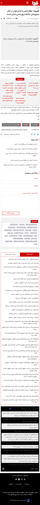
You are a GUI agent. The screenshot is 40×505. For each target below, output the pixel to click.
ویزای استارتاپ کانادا (21, 227)
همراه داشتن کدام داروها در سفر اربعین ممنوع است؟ (21, 149)
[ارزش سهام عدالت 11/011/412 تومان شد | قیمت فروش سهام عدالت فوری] (7, 88)
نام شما (36, 178)
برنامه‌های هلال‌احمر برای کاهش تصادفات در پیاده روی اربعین (21, 155)
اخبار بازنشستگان (14, 224)
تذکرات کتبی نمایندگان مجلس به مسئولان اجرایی (24, 294)
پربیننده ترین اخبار (10, 254)
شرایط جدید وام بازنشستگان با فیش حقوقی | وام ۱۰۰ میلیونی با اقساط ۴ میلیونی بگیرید (20, 100)
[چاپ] (2, 18)
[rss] (24, 479)
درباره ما (27, 484)
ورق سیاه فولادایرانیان (28, 236)
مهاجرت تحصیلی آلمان (32, 227)
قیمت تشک (21, 224)
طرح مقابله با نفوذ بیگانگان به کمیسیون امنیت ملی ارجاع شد (21, 290)
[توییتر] (34, 134)
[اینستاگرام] (21, 479)
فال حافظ (35, 230)
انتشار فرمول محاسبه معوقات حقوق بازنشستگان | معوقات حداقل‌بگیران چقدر (22, 358)
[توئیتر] (16, 479)
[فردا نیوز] (35, 3)
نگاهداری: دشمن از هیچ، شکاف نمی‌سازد (26, 298)
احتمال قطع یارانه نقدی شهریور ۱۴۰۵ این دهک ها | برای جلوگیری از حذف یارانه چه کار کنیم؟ (19, 346)
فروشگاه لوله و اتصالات (18, 238)
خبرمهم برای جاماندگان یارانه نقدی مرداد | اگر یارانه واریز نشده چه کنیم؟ (20, 352)
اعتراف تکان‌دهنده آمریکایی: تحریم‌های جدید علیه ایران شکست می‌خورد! (20, 268)
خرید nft (27, 233)
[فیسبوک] (32, 134)
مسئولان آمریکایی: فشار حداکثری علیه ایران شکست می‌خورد (21, 306)
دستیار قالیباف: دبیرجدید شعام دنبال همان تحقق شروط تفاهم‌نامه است (20, 391)
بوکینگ (20, 236)
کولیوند (25, 125)
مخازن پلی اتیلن (11, 227)
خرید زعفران (10, 233)
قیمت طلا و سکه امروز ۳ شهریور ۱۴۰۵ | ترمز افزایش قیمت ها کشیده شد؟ (21, 334)
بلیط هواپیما (27, 238)
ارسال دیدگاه (10, 213)
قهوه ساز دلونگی (8, 241)
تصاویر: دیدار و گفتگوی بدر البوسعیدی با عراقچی (24, 310)
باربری (6, 236)
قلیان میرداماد (28, 230)
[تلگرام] (37, 134)
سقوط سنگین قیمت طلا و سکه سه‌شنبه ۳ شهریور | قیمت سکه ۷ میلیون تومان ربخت (20, 274)
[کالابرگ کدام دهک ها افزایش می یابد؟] (32, 86)
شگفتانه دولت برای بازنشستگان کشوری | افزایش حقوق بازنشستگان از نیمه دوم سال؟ (19, 340)
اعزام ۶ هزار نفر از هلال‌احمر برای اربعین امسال (23, 160)
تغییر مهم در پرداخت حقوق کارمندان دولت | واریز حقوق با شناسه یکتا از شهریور (20, 369)
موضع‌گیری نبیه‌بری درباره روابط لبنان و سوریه (25, 279)
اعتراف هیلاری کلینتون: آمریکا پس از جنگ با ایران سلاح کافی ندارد (19, 386)
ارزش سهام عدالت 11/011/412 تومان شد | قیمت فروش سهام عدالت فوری (7, 98)
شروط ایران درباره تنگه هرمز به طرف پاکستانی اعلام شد (22, 263)
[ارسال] (4, 18)
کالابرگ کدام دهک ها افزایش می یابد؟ (32, 94)
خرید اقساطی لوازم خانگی (31, 224)
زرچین (35, 236)
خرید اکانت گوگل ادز (18, 233)
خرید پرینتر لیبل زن (13, 236)
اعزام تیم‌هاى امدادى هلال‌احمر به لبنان (25, 144)
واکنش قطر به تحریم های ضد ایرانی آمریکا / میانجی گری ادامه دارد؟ (20, 381)
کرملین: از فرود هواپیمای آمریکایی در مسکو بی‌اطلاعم (23, 314)
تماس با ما (18, 484)
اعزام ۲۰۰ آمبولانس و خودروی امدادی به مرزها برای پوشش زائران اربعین (19, 166)
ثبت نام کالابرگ (33, 233)
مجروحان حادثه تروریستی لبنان (10, 125)
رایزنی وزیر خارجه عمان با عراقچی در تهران (26, 283)
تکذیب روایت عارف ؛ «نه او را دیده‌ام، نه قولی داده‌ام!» (23, 317)
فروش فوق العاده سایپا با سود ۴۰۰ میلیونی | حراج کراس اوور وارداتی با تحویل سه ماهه (21, 322)
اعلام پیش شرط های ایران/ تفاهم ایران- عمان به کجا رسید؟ (21, 396)
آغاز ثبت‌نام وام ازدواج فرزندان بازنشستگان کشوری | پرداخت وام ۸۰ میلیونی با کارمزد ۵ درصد (19, 375)
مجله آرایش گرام (8, 230)
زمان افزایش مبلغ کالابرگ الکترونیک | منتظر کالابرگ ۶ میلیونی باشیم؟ (21, 364)
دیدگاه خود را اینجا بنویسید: (30, 193)
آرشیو (10, 484)
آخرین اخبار (29, 254)
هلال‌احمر (34, 125)
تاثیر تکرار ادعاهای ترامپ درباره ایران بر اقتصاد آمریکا (23, 302)
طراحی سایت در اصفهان (19, 241)
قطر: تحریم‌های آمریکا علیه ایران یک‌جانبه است (25, 287)
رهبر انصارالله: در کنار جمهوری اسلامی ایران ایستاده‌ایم (23, 259)
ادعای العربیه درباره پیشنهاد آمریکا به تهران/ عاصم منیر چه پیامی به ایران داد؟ (19, 401)
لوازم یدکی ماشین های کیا (31, 241)
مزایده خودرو (34, 238)
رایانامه (36, 186)
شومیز (35, 244)
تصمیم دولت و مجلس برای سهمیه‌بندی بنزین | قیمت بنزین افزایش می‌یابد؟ (19, 328)
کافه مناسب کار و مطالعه (18, 230)
